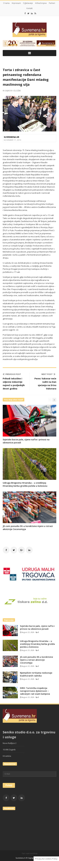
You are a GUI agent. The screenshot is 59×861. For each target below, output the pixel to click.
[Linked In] (32, 13)
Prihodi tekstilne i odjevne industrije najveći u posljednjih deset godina (14, 383)
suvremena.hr (11, 137)
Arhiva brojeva (41, 3)
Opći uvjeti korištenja (29, 853)
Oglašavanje (28, 3)
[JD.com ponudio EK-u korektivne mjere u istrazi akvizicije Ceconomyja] (10, 661)
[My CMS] (29, 30)
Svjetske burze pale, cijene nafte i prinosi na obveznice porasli (37, 627)
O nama (6, 3)
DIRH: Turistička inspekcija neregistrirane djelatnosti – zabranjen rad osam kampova (35, 691)
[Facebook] (25, 13)
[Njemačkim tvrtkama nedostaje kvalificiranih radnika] (10, 677)
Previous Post (13, 374)
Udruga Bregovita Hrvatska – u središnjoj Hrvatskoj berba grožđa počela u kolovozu (25, 484)
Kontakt (29, 8)
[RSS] (35, 13)
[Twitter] (28, 13)
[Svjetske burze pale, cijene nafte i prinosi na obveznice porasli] (10, 630)
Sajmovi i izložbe (13, 90)
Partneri (52, 3)
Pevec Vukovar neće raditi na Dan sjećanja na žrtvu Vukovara (45, 383)
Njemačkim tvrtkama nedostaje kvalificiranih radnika (36, 674)
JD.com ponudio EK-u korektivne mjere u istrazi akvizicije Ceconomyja (36, 660)
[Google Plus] (21, 550)
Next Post (47, 374)
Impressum (16, 3)
